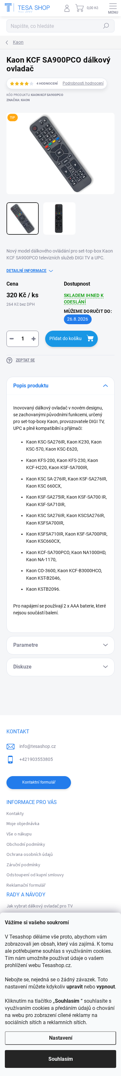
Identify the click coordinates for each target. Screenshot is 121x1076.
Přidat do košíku (65, 338)
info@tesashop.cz (37, 746)
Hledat (106, 26)
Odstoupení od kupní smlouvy (35, 875)
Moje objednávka (22, 824)
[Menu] (113, 8)
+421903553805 (36, 759)
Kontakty (15, 813)
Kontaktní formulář (38, 782)
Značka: (18, 100)
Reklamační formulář (25, 885)
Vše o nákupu (19, 834)
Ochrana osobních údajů (29, 854)
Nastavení (60, 1038)
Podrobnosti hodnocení (83, 83)
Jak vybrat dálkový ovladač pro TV (39, 906)
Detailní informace (26, 270)
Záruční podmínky (23, 865)
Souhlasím (60, 1059)
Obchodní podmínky (25, 844)
